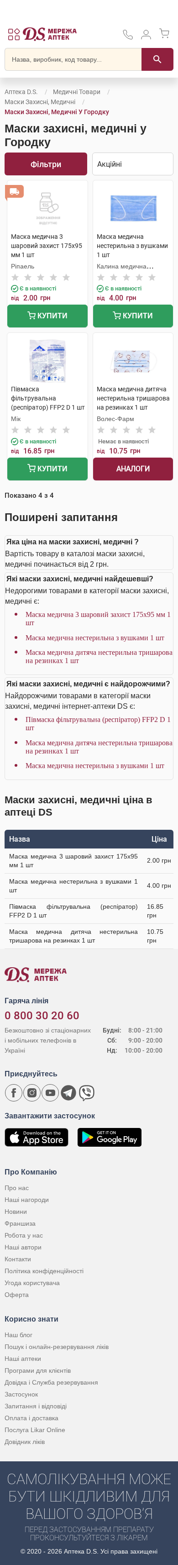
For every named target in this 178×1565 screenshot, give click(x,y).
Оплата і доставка (31, 1418)
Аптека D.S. (21, 91)
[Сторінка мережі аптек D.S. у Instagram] (32, 1093)
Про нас (17, 1187)
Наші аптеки (23, 1358)
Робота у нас (24, 1235)
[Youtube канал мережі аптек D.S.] (50, 1093)
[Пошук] (157, 59)
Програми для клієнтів (38, 1370)
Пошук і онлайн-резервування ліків (57, 1346)
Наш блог (18, 1334)
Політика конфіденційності (44, 1271)
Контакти (18, 1259)
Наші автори (23, 1247)
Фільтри (46, 164)
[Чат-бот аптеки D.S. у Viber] (87, 1093)
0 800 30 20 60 (42, 1016)
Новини (16, 1211)
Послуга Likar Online (35, 1429)
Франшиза (20, 1223)
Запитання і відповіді (36, 1406)
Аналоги (133, 468)
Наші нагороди (27, 1199)
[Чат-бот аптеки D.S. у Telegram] (68, 1093)
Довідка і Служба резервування (51, 1382)
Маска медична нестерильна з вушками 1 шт (95, 638)
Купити (52, 316)
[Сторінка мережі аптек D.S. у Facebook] (14, 1093)
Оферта (17, 1294)
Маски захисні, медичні (40, 101)
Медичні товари (76, 91)
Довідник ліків (25, 1441)
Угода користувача (32, 1282)
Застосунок (21, 1394)
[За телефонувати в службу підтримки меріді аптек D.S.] (127, 38)
